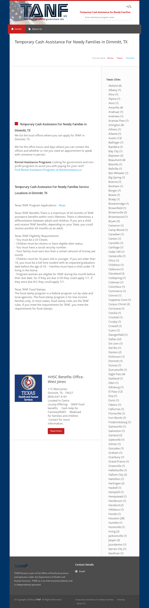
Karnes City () (117, 549)
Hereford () (115, 505)
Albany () (114, 90)
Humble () (115, 522)
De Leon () (115, 343)
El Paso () (115, 391)
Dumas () (114, 365)
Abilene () (115, 85)
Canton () (114, 238)
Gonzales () (116, 448)
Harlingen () (116, 483)
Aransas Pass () (118, 120)
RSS (128, 6)
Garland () (115, 435)
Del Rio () (114, 348)
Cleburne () (115, 269)
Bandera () (115, 147)
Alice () (113, 94)
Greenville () (116, 466)
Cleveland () (116, 273)
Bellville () (115, 168)
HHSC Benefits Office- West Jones (66, 379)
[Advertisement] (74, 91)
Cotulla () (114, 313)
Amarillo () (115, 107)
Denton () (114, 352)
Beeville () (115, 164)
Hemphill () (116, 492)
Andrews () (115, 116)
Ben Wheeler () (118, 173)
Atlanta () (114, 133)
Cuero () (114, 330)
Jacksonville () (117, 536)
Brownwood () (118, 217)
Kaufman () (115, 553)
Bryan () (114, 221)
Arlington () (116, 125)
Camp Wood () (118, 230)
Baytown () (115, 155)
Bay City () (115, 151)
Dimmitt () (115, 361)
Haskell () (114, 487)
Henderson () (117, 501)
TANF (38, 599)
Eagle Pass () (116, 374)
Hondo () (114, 514)
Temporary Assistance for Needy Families (94, 599)
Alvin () (113, 103)
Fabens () (114, 404)
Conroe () (114, 295)
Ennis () (113, 400)
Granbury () (116, 457)
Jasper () (114, 540)
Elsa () (112, 396)
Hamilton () (116, 479)
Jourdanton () (117, 544)
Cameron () (116, 225)
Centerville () (116, 256)
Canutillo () (115, 243)
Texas (120, 58)
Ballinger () (115, 142)
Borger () (114, 190)
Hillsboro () (116, 509)
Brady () (114, 199)
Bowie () (114, 195)
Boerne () (114, 182)
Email (82, 571)
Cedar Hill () (116, 251)
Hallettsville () (117, 470)
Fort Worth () (117, 418)
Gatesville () (116, 439)
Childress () (116, 265)
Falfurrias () (116, 409)
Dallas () (114, 339)
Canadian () (116, 234)
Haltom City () (117, 474)
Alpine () (114, 99)
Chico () (113, 260)
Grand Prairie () (118, 461)
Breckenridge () (118, 203)
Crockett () (115, 317)
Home (17, 29)
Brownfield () (117, 208)
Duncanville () (117, 369)
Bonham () (115, 186)
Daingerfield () (117, 335)
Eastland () (115, 378)
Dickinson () (116, 356)
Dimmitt (130, 58)
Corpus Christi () (119, 304)
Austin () (115, 138)
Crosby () (114, 321)
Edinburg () (115, 387)
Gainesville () (117, 426)
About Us (36, 29)
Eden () (113, 383)
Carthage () (115, 247)
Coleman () (115, 282)
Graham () (115, 452)
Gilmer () (114, 444)
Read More (56, 430)
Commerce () (117, 291)
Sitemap (121, 599)
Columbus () (116, 286)
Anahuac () (115, 112)
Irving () (113, 531)
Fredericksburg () (119, 422)
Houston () (116, 518)
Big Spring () (116, 177)
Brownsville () (117, 212)
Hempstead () (117, 496)
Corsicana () (116, 308)
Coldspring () (117, 278)
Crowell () (115, 326)
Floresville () (116, 413)
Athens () (114, 129)
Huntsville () (116, 527)
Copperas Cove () (119, 300)
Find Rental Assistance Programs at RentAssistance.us (48, 170)
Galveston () (116, 431)
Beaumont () (116, 160)
